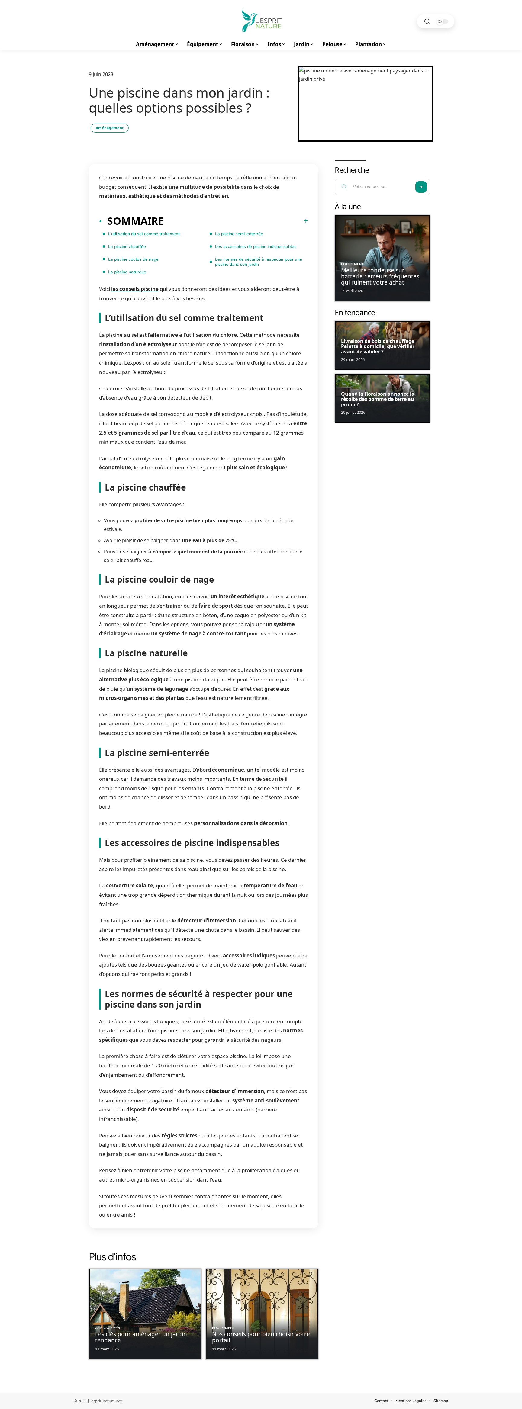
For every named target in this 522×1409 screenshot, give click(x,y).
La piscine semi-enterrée (239, 234)
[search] (427, 21)
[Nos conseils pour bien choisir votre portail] (262, 1314)
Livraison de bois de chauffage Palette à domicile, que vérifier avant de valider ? (377, 346)
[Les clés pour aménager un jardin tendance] (145, 1314)
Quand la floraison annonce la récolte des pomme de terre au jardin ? (377, 399)
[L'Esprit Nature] (261, 21)
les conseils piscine (135, 288)
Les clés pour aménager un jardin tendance (141, 1337)
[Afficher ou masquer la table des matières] (236, 220)
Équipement (223, 1328)
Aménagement (110, 127)
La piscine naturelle (127, 272)
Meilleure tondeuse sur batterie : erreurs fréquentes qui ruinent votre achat (380, 276)
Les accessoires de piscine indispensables (255, 246)
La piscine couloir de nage (133, 259)
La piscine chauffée (127, 246)
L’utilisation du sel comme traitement (144, 234)
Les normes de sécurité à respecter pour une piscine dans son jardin (258, 261)
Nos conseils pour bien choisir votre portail (261, 1337)
